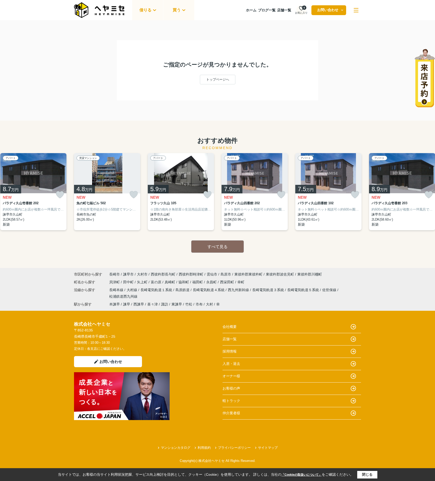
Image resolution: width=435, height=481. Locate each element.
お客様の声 (231, 388)
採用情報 (230, 351)
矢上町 (143, 282)
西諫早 (138, 304)
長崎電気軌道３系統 (268, 290)
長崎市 (114, 274)
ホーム (251, 10)
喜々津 (152, 304)
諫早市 (128, 274)
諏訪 (164, 304)
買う (177, 10)
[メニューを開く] (356, 10)
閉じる (367, 474)
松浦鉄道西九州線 (123, 296)
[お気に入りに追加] (60, 194)
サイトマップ (268, 448)
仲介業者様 (231, 413)
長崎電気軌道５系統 (303, 290)
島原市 (226, 274)
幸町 (240, 282)
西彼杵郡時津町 (191, 274)
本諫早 (114, 304)
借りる (145, 10)
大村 (209, 304)
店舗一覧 (284, 10)
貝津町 (115, 282)
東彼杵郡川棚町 (309, 274)
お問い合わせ (327, 10)
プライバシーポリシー (234, 448)
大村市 (142, 274)
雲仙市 (212, 274)
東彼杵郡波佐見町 (280, 274)
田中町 (129, 282)
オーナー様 (231, 376)
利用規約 (204, 448)
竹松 (188, 304)
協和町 (184, 282)
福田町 (198, 282)
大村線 (132, 290)
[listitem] (107, 191)
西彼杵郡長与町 (163, 274)
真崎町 (170, 282)
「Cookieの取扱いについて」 (301, 474)
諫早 (126, 304)
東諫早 (176, 304)
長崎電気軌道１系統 (156, 290)
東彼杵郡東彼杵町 (248, 274)
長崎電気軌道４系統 (209, 290)
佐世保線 (329, 290)
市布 (199, 304)
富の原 (156, 282)
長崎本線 (116, 290)
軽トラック (231, 401)
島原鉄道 (183, 290)
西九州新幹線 (239, 290)
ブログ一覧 (267, 10)
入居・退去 (231, 364)
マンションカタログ (175, 448)
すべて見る (217, 247)
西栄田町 (227, 282)
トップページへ (217, 79)
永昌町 (212, 282)
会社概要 (230, 327)
